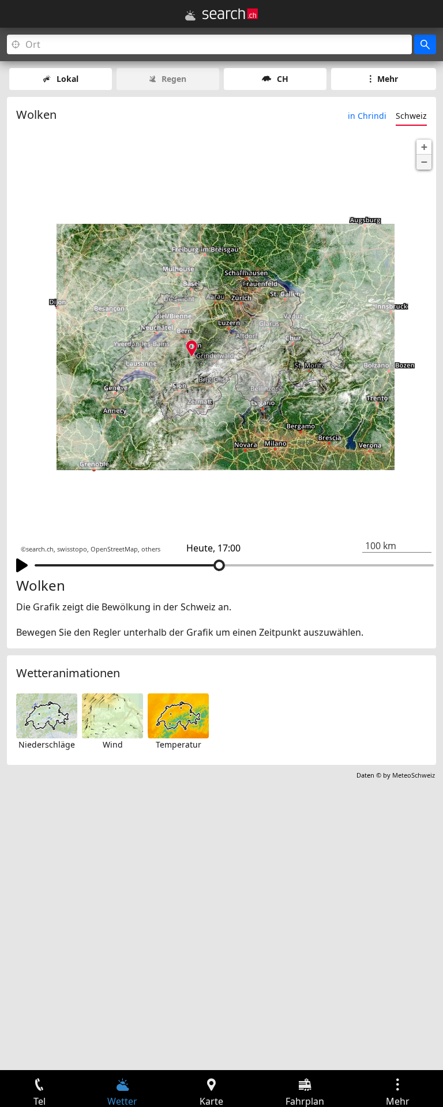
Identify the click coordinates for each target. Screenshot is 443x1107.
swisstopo (72, 549)
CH (282, 78)
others (150, 549)
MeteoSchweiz (413, 775)
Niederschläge (46, 744)
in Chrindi (367, 115)
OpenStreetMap (114, 549)
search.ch (40, 549)
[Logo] (230, 14)
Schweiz (411, 115)
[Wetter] (190, 15)
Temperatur (178, 744)
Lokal (67, 78)
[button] (423, 147)
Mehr (387, 78)
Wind (113, 744)
